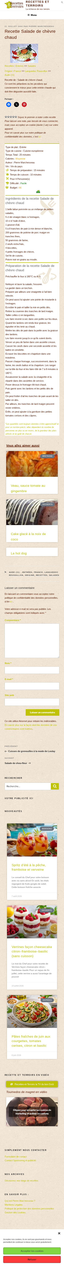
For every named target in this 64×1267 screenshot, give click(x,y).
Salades (32, 66)
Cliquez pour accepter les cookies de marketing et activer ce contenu (32, 1112)
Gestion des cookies (15, 1212)
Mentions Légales (14, 1204)
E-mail (9, 679)
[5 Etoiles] (16, 117)
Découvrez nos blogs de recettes (21, 1180)
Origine (8, 71)
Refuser (32, 1259)
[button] (59, 1233)
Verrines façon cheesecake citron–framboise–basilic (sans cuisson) (32, 951)
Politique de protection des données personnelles (29, 1208)
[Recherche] (55, 786)
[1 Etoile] (6, 117)
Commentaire (13, 620)
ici (40, 136)
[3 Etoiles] (11, 117)
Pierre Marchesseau (41, 26)
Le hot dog (19, 553)
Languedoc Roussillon (36, 71)
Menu (34, 15)
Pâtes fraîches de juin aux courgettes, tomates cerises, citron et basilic (31, 1041)
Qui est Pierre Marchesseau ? (20, 1200)
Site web (9, 695)
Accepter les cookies (32, 1251)
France (17, 71)
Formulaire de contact (16, 1156)
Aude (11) (10, 75)
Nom (8, 663)
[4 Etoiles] (13, 117)
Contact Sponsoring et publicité (20, 1160)
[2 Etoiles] (8, 117)
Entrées (20, 66)
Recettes (9, 66)
